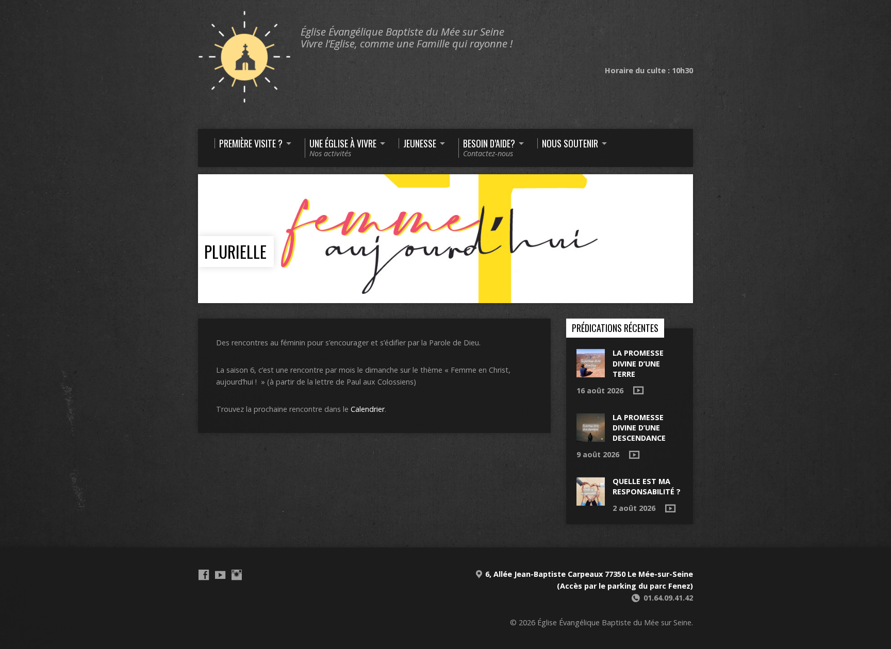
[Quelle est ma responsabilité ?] (590, 500)
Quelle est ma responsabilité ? (647, 486)
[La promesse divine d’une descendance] (590, 436)
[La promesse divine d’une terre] (590, 372)
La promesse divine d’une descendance (639, 427)
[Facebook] (204, 575)
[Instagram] (237, 575)
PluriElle (235, 251)
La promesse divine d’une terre (638, 363)
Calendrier (368, 409)
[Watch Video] (638, 390)
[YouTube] (220, 575)
